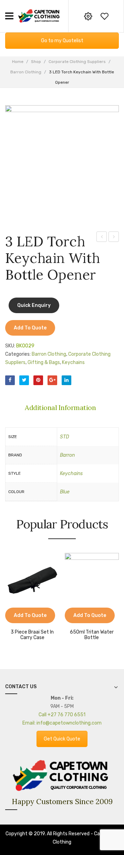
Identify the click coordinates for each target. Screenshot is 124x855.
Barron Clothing (25, 72)
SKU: (10, 346)
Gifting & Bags (44, 362)
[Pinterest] (38, 380)
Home (17, 61)
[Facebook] (10, 380)
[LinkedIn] (66, 380)
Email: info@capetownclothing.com (62, 723)
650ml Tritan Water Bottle (92, 635)
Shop (36, 61)
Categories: (18, 354)
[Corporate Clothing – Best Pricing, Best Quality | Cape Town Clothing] (39, 16)
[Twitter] (24, 380)
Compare (10, 620)
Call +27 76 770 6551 (62, 715)
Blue (65, 492)
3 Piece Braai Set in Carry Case (32, 635)
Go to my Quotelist (62, 41)
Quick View (21, 620)
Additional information (60, 407)
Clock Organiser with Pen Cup (114, 238)
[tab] (62, 407)
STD (64, 437)
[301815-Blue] (62, 162)
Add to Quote (30, 328)
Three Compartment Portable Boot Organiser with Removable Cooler (102, 238)
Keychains (73, 362)
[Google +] (52, 380)
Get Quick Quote (62, 739)
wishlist (104, 16)
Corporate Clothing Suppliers (77, 61)
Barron (67, 455)
